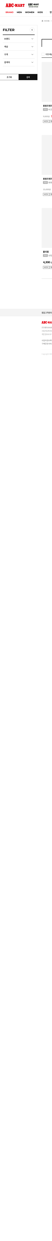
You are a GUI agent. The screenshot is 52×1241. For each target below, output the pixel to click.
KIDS (40, 12)
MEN (19, 12)
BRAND (9, 12)
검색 (28, 77)
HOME (47, 21)
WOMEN (29, 12)
